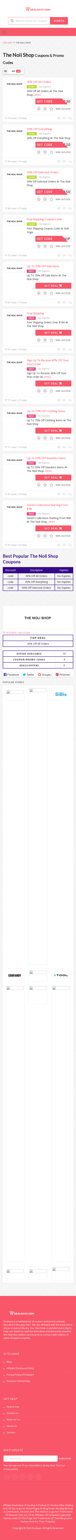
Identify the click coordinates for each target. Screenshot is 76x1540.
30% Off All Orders (39, 81)
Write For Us (13, 1419)
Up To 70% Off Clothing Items (46, 411)
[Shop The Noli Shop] (38, 617)
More (37, 94)
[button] (11, 674)
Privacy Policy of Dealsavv (20, 1374)
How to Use (13, 1406)
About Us (12, 1426)
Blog (9, 1361)
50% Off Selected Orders (43, 172)
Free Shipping (35, 313)
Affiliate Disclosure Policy (20, 1368)
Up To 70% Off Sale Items (43, 266)
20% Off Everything (39, 129)
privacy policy (11, 1469)
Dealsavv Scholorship (18, 1381)
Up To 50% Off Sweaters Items (46, 458)
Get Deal (51, 285)
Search (59, 20)
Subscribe (65, 1458)
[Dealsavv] (38, 8)
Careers (11, 1432)
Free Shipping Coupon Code (44, 219)
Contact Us (12, 1413)
